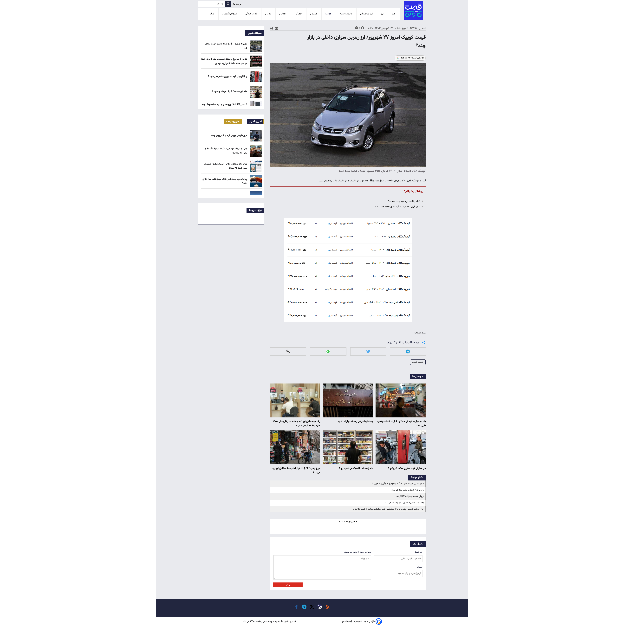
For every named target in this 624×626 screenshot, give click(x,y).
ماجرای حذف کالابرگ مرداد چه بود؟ (356, 468)
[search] (228, 4)
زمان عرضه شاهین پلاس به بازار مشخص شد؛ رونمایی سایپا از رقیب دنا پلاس (388, 509)
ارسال (288, 584)
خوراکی (299, 14)
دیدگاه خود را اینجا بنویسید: (357, 552)
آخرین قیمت (233, 121)
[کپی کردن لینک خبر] (288, 351)
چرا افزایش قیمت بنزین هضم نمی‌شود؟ (407, 468)
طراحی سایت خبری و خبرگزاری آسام (358, 621)
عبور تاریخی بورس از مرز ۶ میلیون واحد (229, 135)
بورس (268, 14)
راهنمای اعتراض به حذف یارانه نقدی (355, 421)
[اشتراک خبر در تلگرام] (408, 351)
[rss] (328, 606)
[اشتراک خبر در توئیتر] (368, 351)
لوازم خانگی (251, 14)
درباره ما (237, 4)
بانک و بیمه (346, 14)
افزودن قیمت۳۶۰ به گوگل (412, 58)
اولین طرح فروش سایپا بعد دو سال (407, 490)
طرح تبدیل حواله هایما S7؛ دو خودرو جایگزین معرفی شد (397, 483)
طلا (394, 14)
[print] (271, 28)
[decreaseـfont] (356, 27)
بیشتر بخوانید (413, 191)
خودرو (328, 14)
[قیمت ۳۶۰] (413, 10)
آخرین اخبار (256, 121)
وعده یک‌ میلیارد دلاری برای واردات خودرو (404, 503)
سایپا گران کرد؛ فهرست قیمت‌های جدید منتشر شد (397, 206)
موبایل (283, 14)
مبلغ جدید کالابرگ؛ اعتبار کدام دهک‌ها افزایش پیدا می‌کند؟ (296, 470)
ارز (382, 14)
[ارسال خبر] (276, 28)
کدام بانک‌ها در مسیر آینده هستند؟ (404, 201)
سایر (212, 14)
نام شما (418, 552)
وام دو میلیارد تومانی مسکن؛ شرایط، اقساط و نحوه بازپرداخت (401, 423)
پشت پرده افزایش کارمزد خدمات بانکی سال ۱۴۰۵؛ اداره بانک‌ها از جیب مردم (296, 423)
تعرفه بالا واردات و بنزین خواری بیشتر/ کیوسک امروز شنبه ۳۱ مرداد (225, 166)
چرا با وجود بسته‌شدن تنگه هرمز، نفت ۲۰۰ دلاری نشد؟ (224, 181)
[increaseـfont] (362, 27)
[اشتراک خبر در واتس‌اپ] (328, 351)
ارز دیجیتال (366, 14)
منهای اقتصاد (229, 14)
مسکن (314, 14)
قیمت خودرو (417, 362)
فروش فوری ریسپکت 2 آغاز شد (410, 496)
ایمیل (419, 567)
